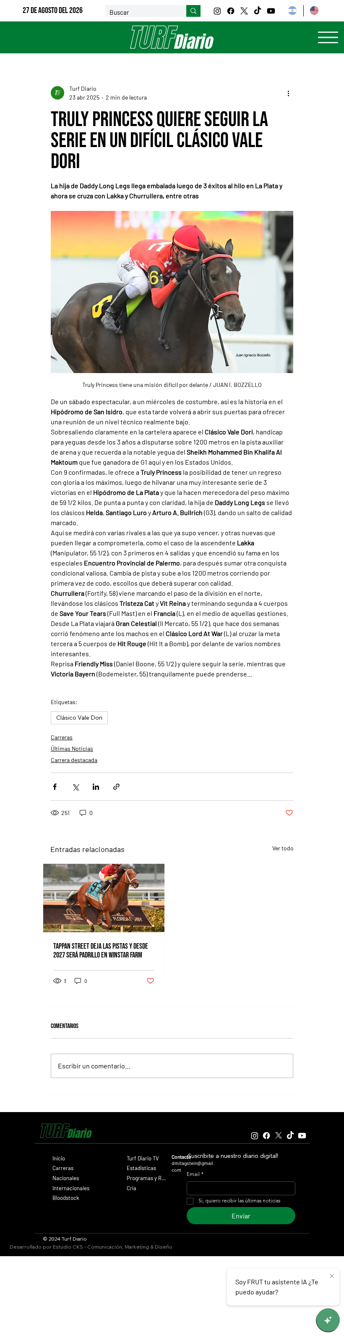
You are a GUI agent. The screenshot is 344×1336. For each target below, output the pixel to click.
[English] (314, 10)
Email (195, 1174)
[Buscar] (193, 11)
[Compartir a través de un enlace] (116, 787)
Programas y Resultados (147, 1178)
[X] (244, 11)
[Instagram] (217, 11)
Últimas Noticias (72, 748)
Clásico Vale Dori (79, 717)
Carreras (62, 737)
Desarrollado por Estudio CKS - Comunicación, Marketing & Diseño (91, 1247)
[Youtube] (271, 11)
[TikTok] (257, 11)
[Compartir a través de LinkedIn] (96, 787)
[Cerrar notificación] (331, 1276)
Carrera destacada (74, 759)
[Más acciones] (288, 93)
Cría (131, 1188)
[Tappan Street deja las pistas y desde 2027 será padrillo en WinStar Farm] (103, 898)
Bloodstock (65, 1197)
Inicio (58, 1158)
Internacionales (70, 1188)
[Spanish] (292, 10)
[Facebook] (230, 11)
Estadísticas (141, 1168)
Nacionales (65, 1178)
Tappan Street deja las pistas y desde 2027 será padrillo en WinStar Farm (100, 951)
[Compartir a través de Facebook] (55, 787)
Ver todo (283, 848)
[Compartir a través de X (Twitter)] (75, 787)
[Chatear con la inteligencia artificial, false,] (328, 1320)
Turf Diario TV (143, 1158)
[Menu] (328, 37)
